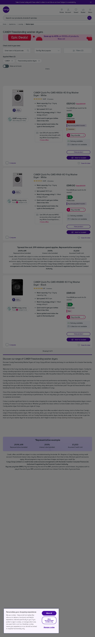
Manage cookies (49, 627)
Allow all (49, 613)
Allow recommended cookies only (49, 620)
